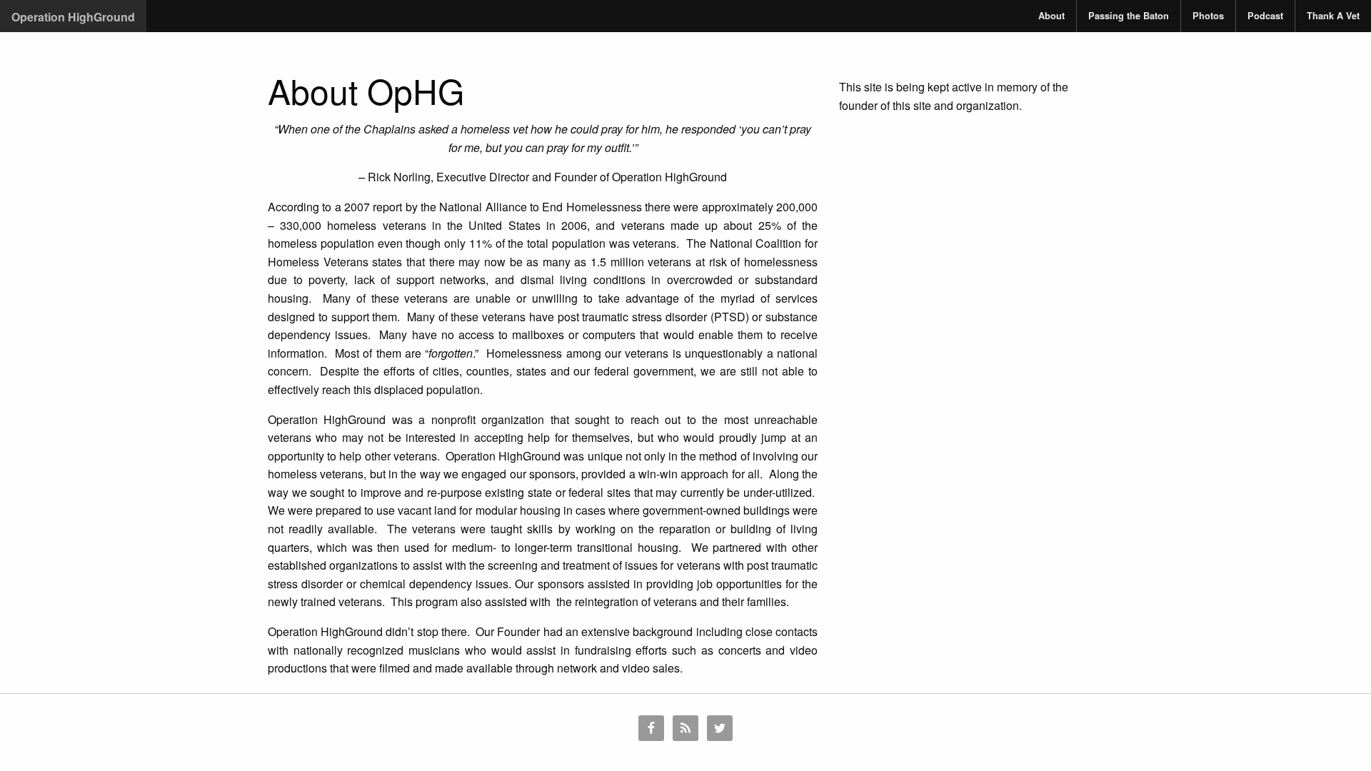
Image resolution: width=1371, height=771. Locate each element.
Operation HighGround (73, 17)
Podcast (1265, 15)
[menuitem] (1052, 16)
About (1051, 15)
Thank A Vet (1333, 15)
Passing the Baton (1128, 15)
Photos (1208, 15)
